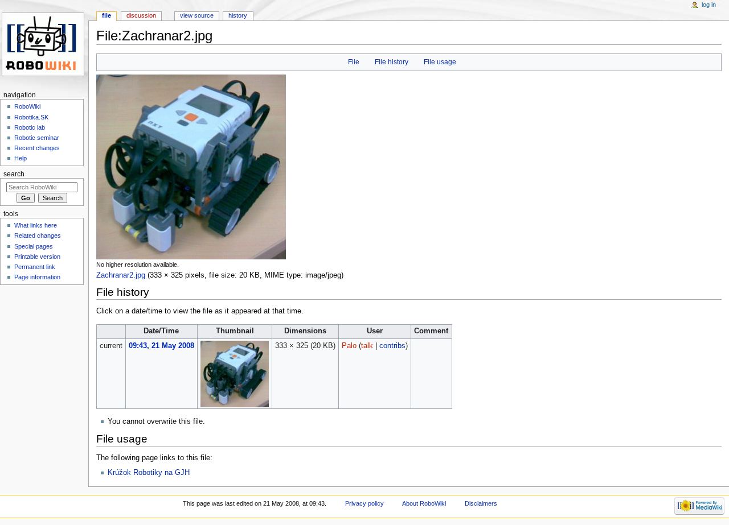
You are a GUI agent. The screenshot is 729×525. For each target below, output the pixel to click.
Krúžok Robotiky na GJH (149, 473)
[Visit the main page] (44, 44)
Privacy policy (364, 503)
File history (391, 62)
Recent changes (37, 147)
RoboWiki (27, 106)
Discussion (141, 15)
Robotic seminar (36, 137)
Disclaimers (481, 503)
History (237, 15)
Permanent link (34, 266)
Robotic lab (29, 127)
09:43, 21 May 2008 (161, 346)
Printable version (37, 256)
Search (13, 174)
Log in (709, 4)
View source (197, 15)
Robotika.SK (31, 117)
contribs (392, 346)
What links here (35, 225)
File (353, 62)
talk (367, 346)
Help (20, 158)
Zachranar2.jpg (120, 275)
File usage (440, 62)
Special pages (33, 246)
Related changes (37, 235)
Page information (37, 277)
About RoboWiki (424, 503)
